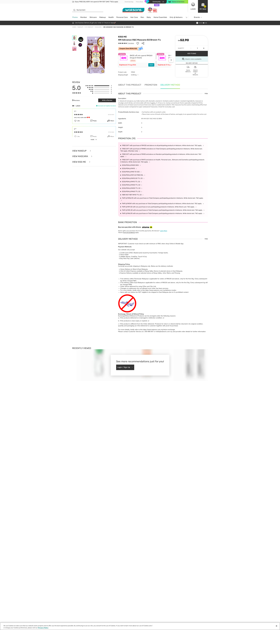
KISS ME (122, 36)
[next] (186, 17)
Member (83, 17)
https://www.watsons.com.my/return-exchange (159, 329)
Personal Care (122, 17)
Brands (197, 17)
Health (111, 17)
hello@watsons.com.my (164, 331)
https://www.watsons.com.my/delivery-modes (160, 290)
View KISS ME (79, 162)
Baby (149, 17)
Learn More (163, 231)
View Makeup (79, 151)
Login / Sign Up (123, 367)
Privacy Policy (43, 628)
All (73, 106)
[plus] (203, 48)
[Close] (276, 626)
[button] (203, 6)
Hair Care (134, 17)
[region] (140, 626)
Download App (129, 2)
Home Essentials (160, 17)
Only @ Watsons (176, 17)
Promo (75, 17)
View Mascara (80, 156)
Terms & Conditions (129, 232)
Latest (78, 106)
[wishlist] (137, 43)
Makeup (102, 17)
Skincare (93, 17)
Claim (151, 65)
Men (142, 17)
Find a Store (139, 2)
